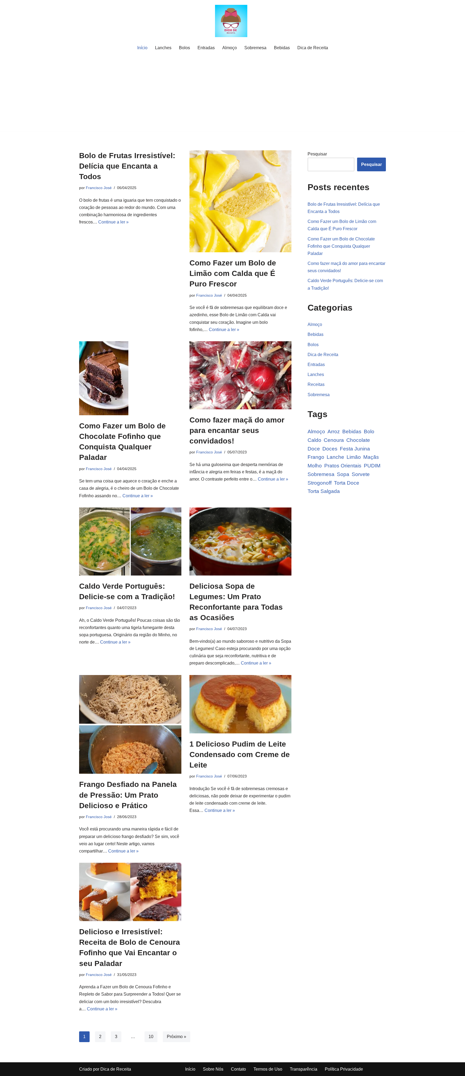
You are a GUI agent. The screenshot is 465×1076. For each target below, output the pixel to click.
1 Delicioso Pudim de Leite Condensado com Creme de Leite (239, 754)
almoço (316, 431)
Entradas (206, 47)
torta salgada (324, 491)
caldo (314, 440)
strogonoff (320, 483)
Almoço (229, 47)
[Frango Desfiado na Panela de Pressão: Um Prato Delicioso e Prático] (130, 724)
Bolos (184, 47)
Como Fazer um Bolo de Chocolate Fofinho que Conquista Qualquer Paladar (341, 246)
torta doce (346, 483)
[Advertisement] (232, 94)
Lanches (163, 47)
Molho (315, 465)
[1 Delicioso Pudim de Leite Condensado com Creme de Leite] (240, 704)
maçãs (371, 457)
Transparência (303, 1069)
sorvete (361, 474)
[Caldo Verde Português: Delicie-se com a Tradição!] (130, 541)
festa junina (355, 449)
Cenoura (334, 440)
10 (151, 1036)
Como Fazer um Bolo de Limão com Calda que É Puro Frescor (232, 273)
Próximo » (176, 1036)
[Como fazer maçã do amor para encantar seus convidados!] (240, 375)
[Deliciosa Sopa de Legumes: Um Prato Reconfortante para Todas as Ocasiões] (240, 541)
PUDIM (372, 465)
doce (314, 449)
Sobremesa (255, 47)
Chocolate (358, 440)
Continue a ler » (113, 222)
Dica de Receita (312, 47)
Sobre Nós (213, 1069)
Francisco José (99, 188)
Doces (329, 449)
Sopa (343, 474)
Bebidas (282, 47)
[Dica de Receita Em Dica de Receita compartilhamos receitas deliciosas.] (232, 21)
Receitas (316, 384)
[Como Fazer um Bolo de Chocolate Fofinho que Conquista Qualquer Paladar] (130, 378)
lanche (335, 457)
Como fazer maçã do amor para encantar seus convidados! (236, 430)
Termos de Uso (267, 1069)
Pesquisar (317, 154)
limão (354, 457)
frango (316, 457)
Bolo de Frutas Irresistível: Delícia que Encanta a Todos (127, 166)
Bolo (369, 431)
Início (142, 47)
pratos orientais (342, 465)
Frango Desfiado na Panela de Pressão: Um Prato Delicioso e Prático (128, 794)
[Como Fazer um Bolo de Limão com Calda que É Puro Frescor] (240, 201)
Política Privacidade (344, 1069)
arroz (333, 431)
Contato (238, 1069)
